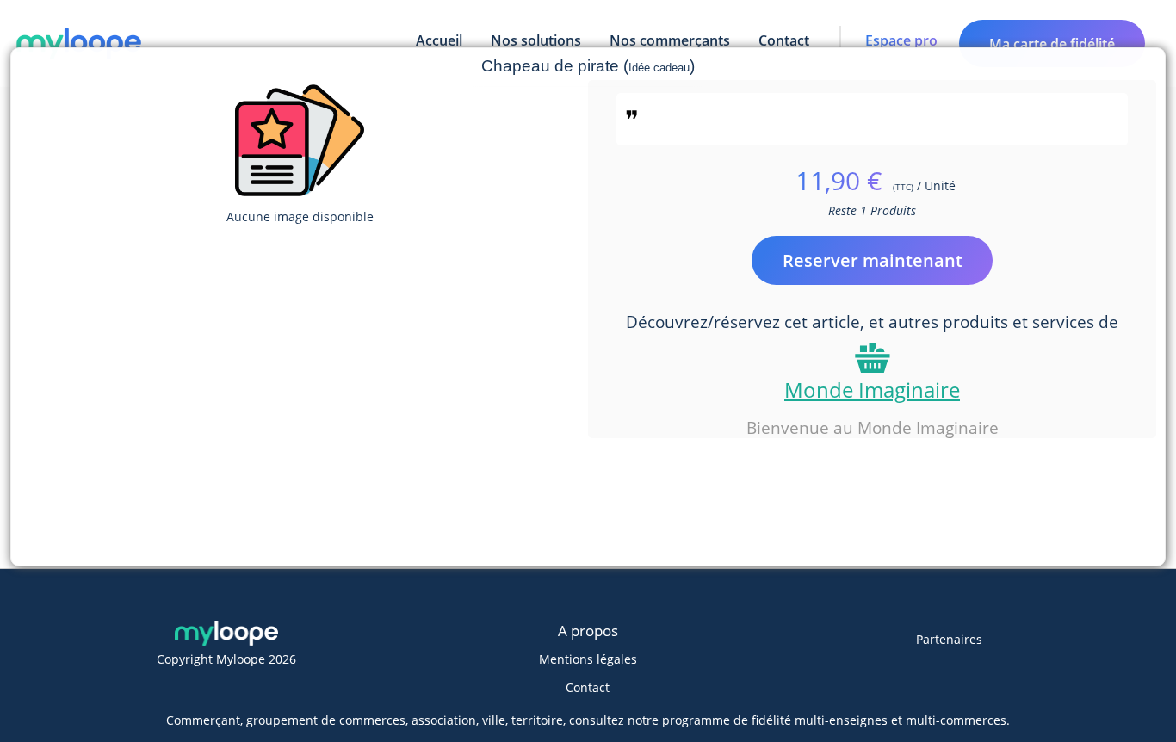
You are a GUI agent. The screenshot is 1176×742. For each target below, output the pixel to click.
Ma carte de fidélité (1052, 43)
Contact (588, 687)
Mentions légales (588, 659)
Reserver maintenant (872, 260)
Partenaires (949, 639)
